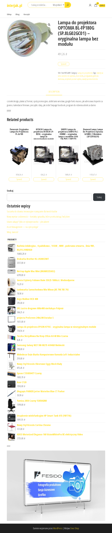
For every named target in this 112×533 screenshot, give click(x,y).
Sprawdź (63, 64)
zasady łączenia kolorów (90, 79)
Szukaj (10, 190)
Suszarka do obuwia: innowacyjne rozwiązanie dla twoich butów (32, 211)
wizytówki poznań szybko (73, 79)
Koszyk (27, 14)
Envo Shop (74, 528)
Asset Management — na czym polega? (22, 227)
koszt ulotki (79, 76)
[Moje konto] (90, 5)
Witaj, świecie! (12, 232)
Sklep (9, 14)
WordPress (57, 528)
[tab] (56, 91)
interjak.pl (14, 5)
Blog (18, 14)
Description (54, 91)
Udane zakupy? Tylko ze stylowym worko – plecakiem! (28, 221)
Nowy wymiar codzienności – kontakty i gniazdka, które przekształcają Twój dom (38, 216)
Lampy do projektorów (85, 73)
